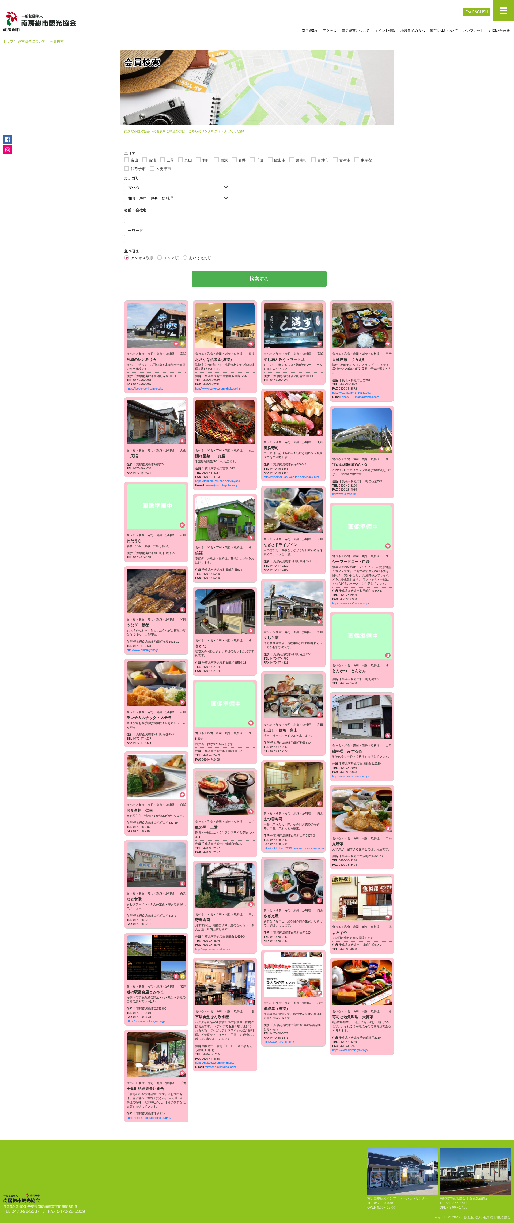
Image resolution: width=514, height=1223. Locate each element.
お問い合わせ (499, 31)
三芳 (170, 160)
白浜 (224, 160)
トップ (8, 41)
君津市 (344, 160)
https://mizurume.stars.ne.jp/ (350, 776)
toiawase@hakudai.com (220, 1066)
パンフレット (473, 31)
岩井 (242, 160)
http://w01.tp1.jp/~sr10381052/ (351, 392)
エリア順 (171, 258)
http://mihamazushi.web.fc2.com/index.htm (291, 477)
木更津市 (163, 169)
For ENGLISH (477, 12)
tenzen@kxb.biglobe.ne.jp (221, 485)
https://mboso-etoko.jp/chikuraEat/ (149, 1117)
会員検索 (57, 41)
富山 (134, 160)
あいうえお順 (200, 258)
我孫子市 (138, 169)
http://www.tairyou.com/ (279, 1041)
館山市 (279, 160)
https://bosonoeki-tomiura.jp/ (145, 388)
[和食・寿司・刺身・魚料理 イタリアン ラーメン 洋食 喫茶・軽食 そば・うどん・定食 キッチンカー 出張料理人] (177, 198)
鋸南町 (301, 160)
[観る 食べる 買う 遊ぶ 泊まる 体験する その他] (177, 187)
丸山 (188, 160)
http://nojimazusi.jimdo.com (212, 949)
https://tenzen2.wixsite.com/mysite (217, 481)
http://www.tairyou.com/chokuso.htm (218, 388)
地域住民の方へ (412, 31)
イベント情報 (385, 31)
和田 (206, 160)
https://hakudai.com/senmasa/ (214, 1062)
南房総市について (355, 31)
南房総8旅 (310, 31)
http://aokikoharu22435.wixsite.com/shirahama (294, 848)
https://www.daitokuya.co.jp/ (350, 1050)
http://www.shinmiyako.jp (142, 650)
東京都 (366, 160)
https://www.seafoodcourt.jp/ (350, 603)
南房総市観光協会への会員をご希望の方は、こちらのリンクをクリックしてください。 (187, 131)
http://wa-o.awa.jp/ (344, 493)
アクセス (330, 31)
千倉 (260, 160)
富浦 (152, 160)
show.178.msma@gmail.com (360, 396)
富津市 (323, 160)
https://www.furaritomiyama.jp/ (146, 1021)
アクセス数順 (142, 258)
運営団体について (444, 31)
